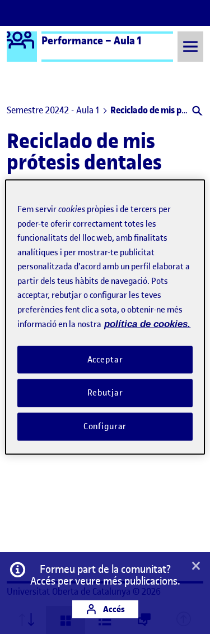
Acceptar (105, 359)
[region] (104, 317)
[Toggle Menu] (190, 46)
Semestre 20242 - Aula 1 (53, 110)
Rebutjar (105, 392)
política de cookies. (147, 324)
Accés (113, 609)
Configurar (105, 426)
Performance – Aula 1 (91, 40)
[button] (196, 111)
